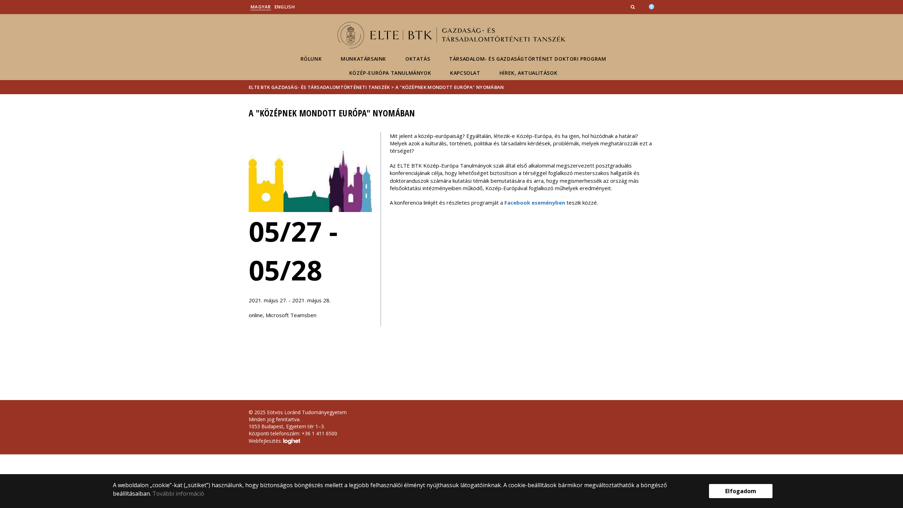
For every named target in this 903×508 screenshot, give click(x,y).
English (284, 7)
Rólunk (311, 58)
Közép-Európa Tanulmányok (390, 72)
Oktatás (417, 58)
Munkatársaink (363, 58)
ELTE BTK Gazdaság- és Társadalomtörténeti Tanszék (319, 87)
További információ (178, 493)
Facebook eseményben (534, 202)
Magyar (260, 7)
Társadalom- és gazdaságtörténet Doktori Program (527, 58)
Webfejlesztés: (266, 440)
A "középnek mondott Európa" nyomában (449, 87)
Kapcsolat (465, 72)
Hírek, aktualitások (528, 72)
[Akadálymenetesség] (651, 6)
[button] (633, 7)
